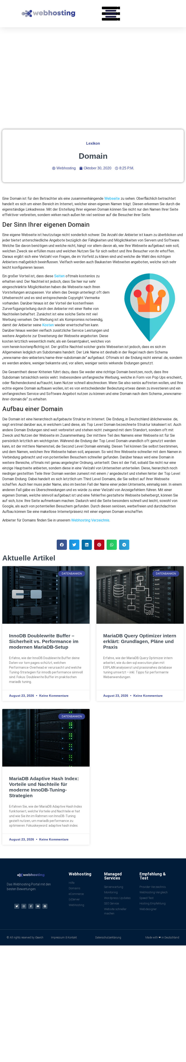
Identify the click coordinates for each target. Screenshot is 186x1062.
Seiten (59, 276)
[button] (111, 14)
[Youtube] (37, 906)
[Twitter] (16, 906)
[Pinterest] (44, 906)
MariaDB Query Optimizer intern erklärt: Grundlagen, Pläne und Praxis (139, 641)
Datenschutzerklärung (108, 937)
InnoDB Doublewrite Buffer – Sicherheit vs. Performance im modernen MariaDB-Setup (43, 641)
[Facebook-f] (30, 906)
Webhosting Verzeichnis (90, 520)
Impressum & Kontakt (64, 937)
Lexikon (93, 143)
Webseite (112, 198)
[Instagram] (23, 906)
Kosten (48, 325)
